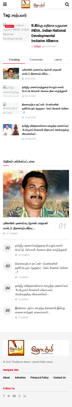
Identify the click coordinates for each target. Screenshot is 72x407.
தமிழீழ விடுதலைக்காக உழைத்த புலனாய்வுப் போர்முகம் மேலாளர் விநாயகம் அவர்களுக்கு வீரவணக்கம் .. (45, 129)
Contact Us (59, 377)
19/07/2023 (50, 46)
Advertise (20, 377)
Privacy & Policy (39, 377)
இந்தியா (9, 26)
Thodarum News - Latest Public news (32, 362)
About (6, 377)
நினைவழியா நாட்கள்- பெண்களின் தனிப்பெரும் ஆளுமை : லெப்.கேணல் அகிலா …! (45, 108)
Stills (37, 46)
